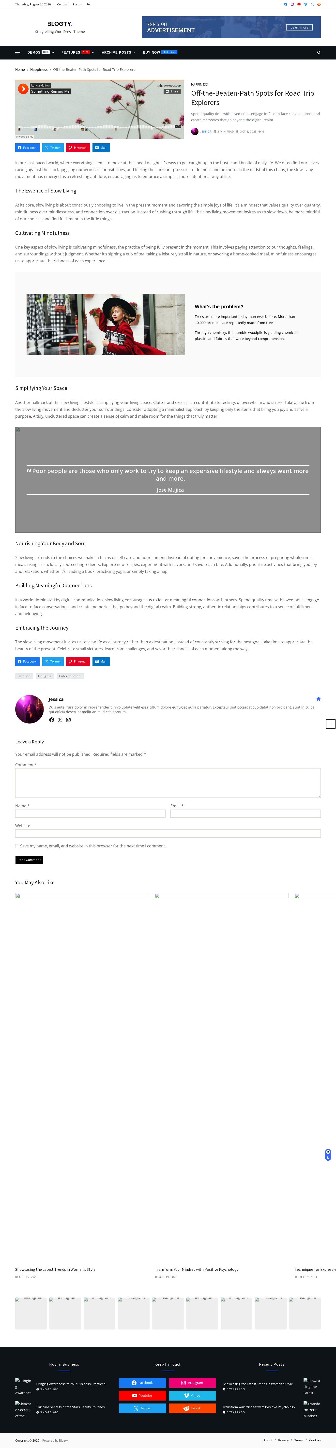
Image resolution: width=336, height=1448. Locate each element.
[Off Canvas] (17, 53)
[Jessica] (29, 709)
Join (89, 4)
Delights (44, 676)
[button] (31, 1313)
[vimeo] (305, 4)
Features (75, 52)
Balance (24, 676)
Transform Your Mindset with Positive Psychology (196, 1269)
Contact (63, 4)
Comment (26, 765)
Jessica (206, 131)
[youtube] (299, 4)
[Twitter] (60, 720)
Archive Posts (116, 52)
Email (177, 806)
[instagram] (292, 4)
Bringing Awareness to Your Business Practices (71, 1384)
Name (22, 806)
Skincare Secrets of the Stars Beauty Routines (70, 1407)
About (268, 1440)
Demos (38, 52)
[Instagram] (68, 720)
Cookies (315, 1440)
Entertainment (70, 676)
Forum (77, 4)
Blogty (63, 1440)
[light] (328, 1155)
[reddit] (319, 4)
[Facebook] (52, 720)
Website (22, 825)
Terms (299, 1440)
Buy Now (159, 52)
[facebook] (286, 4)
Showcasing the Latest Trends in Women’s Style (55, 1269)
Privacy (283, 1440)
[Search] (319, 52)
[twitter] (312, 4)
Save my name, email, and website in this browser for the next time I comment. (93, 846)
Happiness (199, 84)
